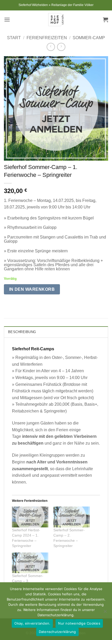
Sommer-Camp (89, 38)
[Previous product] (61, 47)
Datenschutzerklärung (57, 632)
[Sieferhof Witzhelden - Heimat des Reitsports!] (56, 19)
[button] (7, 19)
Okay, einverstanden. (32, 623)
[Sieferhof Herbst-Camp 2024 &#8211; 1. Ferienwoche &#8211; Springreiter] (30, 517)
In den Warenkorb (32, 289)
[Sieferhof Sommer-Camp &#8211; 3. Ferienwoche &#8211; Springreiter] (30, 562)
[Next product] (51, 47)
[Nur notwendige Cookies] (105, 613)
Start (14, 38)
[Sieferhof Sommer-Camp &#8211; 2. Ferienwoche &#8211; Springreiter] (71, 517)
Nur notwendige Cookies (79, 623)
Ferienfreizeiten (47, 38)
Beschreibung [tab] (22, 332)
